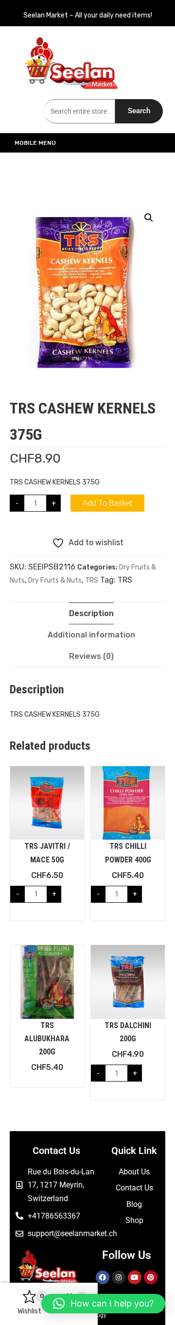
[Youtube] (134, 1277)
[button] (149, 217)
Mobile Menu (35, 142)
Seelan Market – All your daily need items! (87, 15)
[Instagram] (118, 1277)
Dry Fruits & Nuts (55, 580)
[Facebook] (102, 1277)
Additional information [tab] (91, 634)
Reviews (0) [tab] (91, 656)
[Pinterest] (151, 1277)
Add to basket (107, 503)
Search (139, 110)
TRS (91, 580)
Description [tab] (91, 613)
